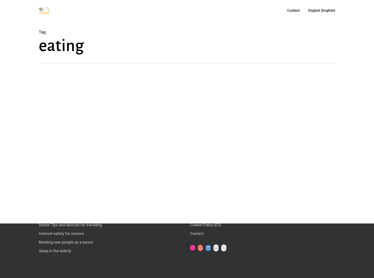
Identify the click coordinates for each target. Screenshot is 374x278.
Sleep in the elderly (55, 251)
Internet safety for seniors (61, 233)
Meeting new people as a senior (66, 242)
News (49, 203)
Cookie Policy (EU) (205, 225)
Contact (197, 233)
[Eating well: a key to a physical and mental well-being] (138, 160)
